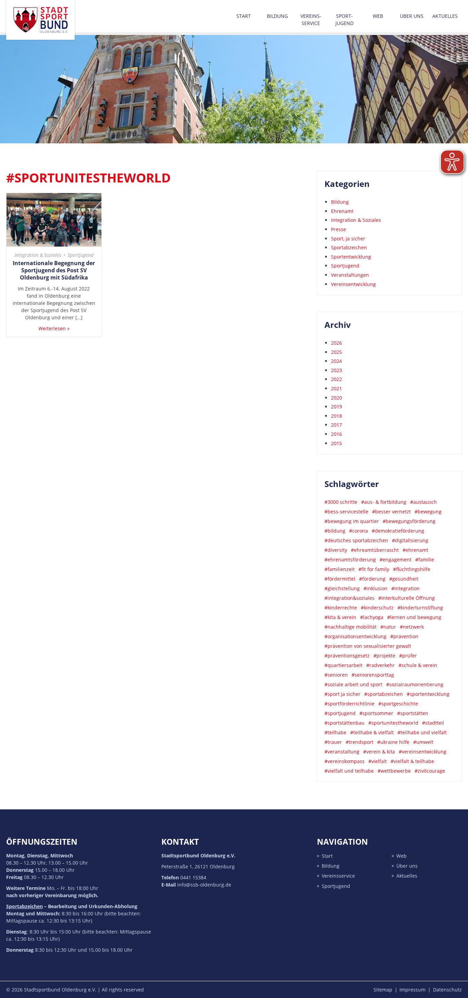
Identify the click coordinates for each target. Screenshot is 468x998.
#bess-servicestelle (346, 511)
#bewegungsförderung (409, 521)
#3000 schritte (340, 502)
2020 (336, 397)
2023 (336, 370)
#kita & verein (340, 617)
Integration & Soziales (37, 255)
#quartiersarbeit (343, 665)
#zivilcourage (430, 771)
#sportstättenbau (344, 723)
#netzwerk (412, 626)
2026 (336, 343)
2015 (336, 443)
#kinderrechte (340, 607)
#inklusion (375, 588)
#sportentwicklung (428, 694)
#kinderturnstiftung (420, 607)
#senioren (336, 675)
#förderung (372, 578)
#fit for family (373, 569)
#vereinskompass (344, 761)
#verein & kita (379, 751)
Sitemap (382, 989)
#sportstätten (412, 713)
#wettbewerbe (394, 771)
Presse (338, 229)
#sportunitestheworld (393, 723)
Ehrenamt (342, 211)
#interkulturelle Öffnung (406, 598)
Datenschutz (447, 989)
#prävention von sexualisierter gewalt (367, 646)
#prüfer (408, 655)
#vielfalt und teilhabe (349, 771)
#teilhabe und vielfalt (422, 732)
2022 (336, 379)
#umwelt (423, 742)
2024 (336, 361)
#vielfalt (377, 761)
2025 (336, 352)
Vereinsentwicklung (353, 284)
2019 (336, 406)
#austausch (423, 502)
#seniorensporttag (373, 675)
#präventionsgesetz (347, 655)
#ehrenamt (415, 550)
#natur (388, 626)
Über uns (411, 16)
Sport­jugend (344, 19)
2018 (336, 416)
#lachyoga (371, 617)
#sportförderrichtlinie (349, 703)
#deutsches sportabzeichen (356, 540)
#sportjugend (340, 713)
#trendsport (359, 742)
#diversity (335, 550)
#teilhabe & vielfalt (372, 732)
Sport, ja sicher (348, 238)
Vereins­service (310, 19)
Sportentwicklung (351, 256)
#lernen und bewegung (414, 617)
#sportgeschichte (398, 703)
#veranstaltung (341, 751)
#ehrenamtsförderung (350, 559)
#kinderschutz (377, 607)
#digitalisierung (410, 540)
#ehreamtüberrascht (375, 550)
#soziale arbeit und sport (353, 684)
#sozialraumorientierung (414, 684)
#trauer (333, 742)
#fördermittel (339, 578)
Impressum (412, 989)
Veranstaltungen (350, 275)
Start (243, 16)
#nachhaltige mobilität (350, 626)
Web (378, 16)
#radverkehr (380, 665)
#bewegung (428, 511)
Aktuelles (445, 16)
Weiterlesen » (54, 328)
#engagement (395, 559)
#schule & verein (417, 665)
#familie (424, 559)
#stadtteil (433, 723)
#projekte (384, 655)
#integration (405, 588)
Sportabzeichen (349, 247)
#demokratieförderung (398, 530)
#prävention (404, 636)
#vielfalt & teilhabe (412, 761)
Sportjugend (80, 255)
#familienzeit (339, 569)
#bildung (334, 530)
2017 (336, 424)
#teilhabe (335, 732)
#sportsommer (376, 713)
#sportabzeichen (383, 694)
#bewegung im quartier (351, 521)
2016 (336, 434)
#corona (358, 530)
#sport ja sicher (342, 694)
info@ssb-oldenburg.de (204, 884)
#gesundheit (403, 578)
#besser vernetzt (391, 511)
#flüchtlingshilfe (411, 569)
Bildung (277, 16)
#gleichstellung (342, 588)
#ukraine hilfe (393, 742)
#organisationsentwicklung (355, 636)
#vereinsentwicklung (422, 751)
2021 (336, 388)
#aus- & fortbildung (383, 502)
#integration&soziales (349, 598)
